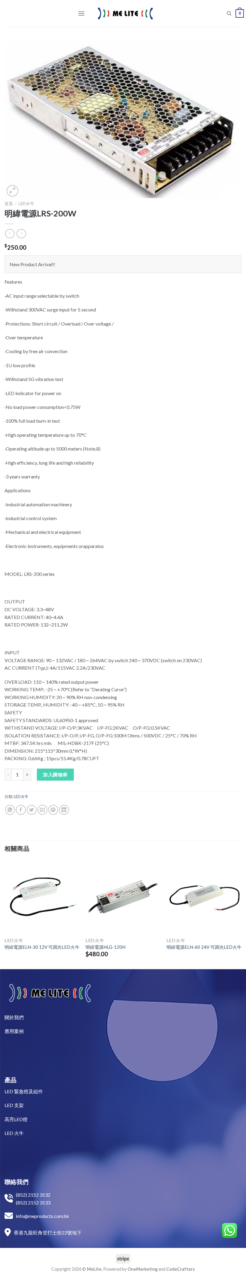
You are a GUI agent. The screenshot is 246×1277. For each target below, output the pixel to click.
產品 (10, 1079)
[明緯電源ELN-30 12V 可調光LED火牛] (42, 896)
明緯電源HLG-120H (105, 947)
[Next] (241, 914)
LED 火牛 (14, 1133)
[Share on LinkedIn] (64, 810)
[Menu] (81, 13)
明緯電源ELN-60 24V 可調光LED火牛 (204, 947)
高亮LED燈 (16, 1119)
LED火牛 (26, 203)
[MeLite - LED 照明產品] (125, 13)
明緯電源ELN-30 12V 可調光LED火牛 (42, 947)
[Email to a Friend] (42, 810)
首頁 (8, 203)
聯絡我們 (16, 1181)
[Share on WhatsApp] (10, 810)
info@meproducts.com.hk (42, 1216)
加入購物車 (55, 774)
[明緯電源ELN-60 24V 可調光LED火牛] (204, 896)
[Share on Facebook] (21, 810)
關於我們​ (14, 1017)
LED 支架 (14, 1105)
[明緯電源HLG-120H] (123, 896)
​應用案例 (14, 1031)
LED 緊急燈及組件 (23, 1091)
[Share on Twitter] (32, 810)
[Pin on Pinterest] (53, 810)
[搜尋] (229, 13)
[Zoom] (12, 191)
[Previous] (4, 914)
